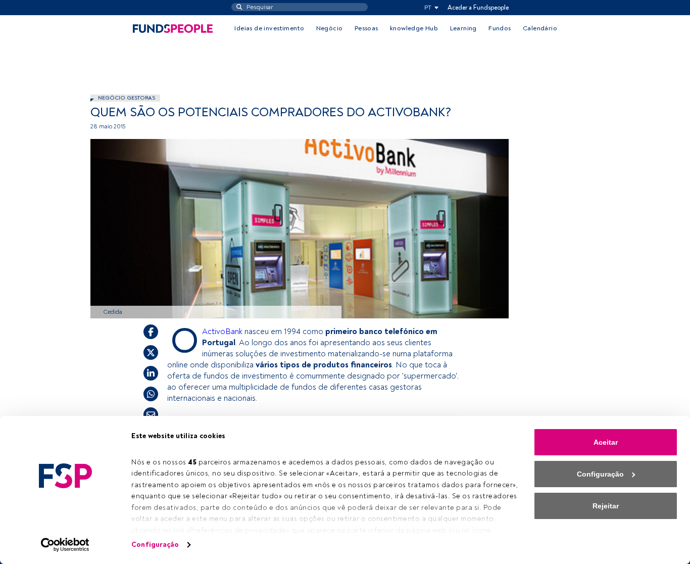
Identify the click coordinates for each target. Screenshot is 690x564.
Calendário (540, 28)
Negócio (329, 28)
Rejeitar (606, 506)
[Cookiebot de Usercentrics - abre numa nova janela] (65, 545)
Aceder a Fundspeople (478, 8)
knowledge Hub (414, 28)
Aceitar (606, 442)
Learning (463, 28)
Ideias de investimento (269, 28)
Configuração (155, 544)
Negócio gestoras (126, 98)
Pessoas (366, 28)
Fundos (499, 28)
